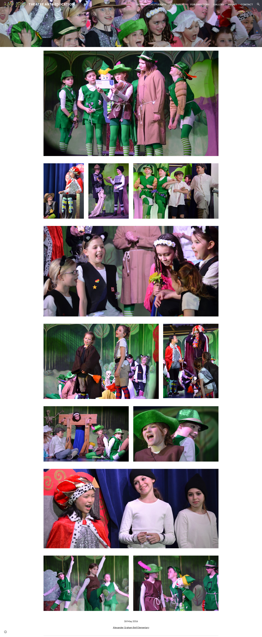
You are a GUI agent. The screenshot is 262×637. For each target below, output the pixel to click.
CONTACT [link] (247, 4)
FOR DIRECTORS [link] (199, 4)
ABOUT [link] (232, 4)
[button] (258, 4)
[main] (131, 624)
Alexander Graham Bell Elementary (131, 627)
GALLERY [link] (218, 4)
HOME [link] (140, 4)
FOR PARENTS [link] (178, 4)
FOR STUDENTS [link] (157, 4)
